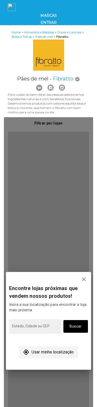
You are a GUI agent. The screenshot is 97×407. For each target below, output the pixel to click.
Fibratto (63, 79)
